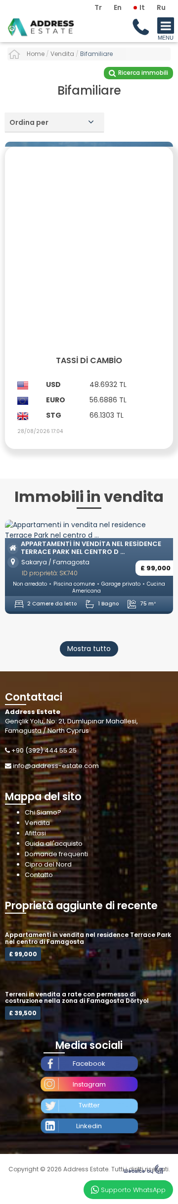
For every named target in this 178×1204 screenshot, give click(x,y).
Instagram (89, 1084)
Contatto (39, 874)
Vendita (37, 822)
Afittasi (35, 833)
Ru (161, 7)
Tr (98, 7)
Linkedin (89, 1126)
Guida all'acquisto (54, 843)
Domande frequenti (56, 854)
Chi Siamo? (43, 812)
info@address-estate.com (56, 765)
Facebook (89, 1063)
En (118, 7)
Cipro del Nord (48, 864)
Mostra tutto (89, 649)
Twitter (89, 1105)
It (142, 7)
